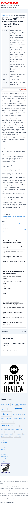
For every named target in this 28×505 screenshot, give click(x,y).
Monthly (12, 429)
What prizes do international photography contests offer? (13, 318)
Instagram (11, 421)
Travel (11, 434)
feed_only (20, 418)
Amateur (8, 15)
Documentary (18, 414)
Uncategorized (19, 434)
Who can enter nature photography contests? (12, 277)
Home (3, 15)
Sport (23, 431)
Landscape (22, 426)
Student (6, 434)
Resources (3, 454)
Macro (2, 429)
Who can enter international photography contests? (13, 308)
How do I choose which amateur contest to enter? (14, 262)
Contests (17, 409)
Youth (20, 436)
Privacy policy (12, 498)
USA (24, 434)
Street (2, 434)
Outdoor (2, 431)
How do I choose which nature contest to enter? (13, 292)
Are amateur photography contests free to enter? (13, 252)
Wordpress (3, 461)
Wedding (2, 436)
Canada (5, 409)
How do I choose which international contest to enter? (12, 323)
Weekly (7, 436)
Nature (17, 429)
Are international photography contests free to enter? (13, 313)
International (7, 426)
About (2, 440)
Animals (7, 404)
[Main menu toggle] (25, 4)
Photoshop (7, 431)
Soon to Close (4, 458)
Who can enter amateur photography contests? (12, 246)
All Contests (4, 442)
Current (6, 414)
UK (14, 434)
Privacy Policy (4, 451)
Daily (13, 414)
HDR (7, 421)
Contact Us (3, 447)
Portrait (12, 431)
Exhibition (9, 418)
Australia (17, 404)
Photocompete (9, 2)
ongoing (22, 429)
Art (12, 404)
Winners (11, 436)
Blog (2, 409)
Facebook (16, 418)
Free (3, 421)
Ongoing (3, 449)
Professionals (18, 431)
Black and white (23, 404)
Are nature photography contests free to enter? (13, 282)
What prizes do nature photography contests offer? (12, 287)
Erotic (24, 414)
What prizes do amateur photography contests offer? (12, 257)
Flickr (25, 418)
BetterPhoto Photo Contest (10, 351)
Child (9, 409)
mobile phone (7, 429)
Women (16, 436)
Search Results (4, 456)
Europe (2, 418)
